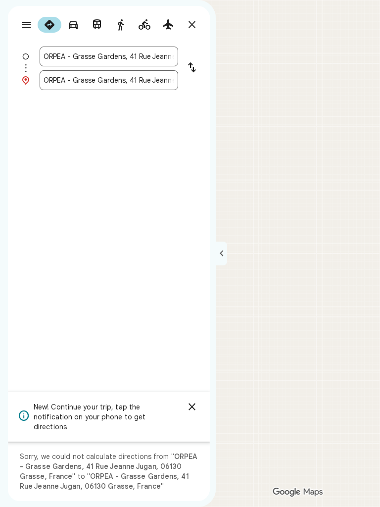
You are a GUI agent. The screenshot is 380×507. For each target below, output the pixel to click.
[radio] (49, 25)
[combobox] (109, 56)
